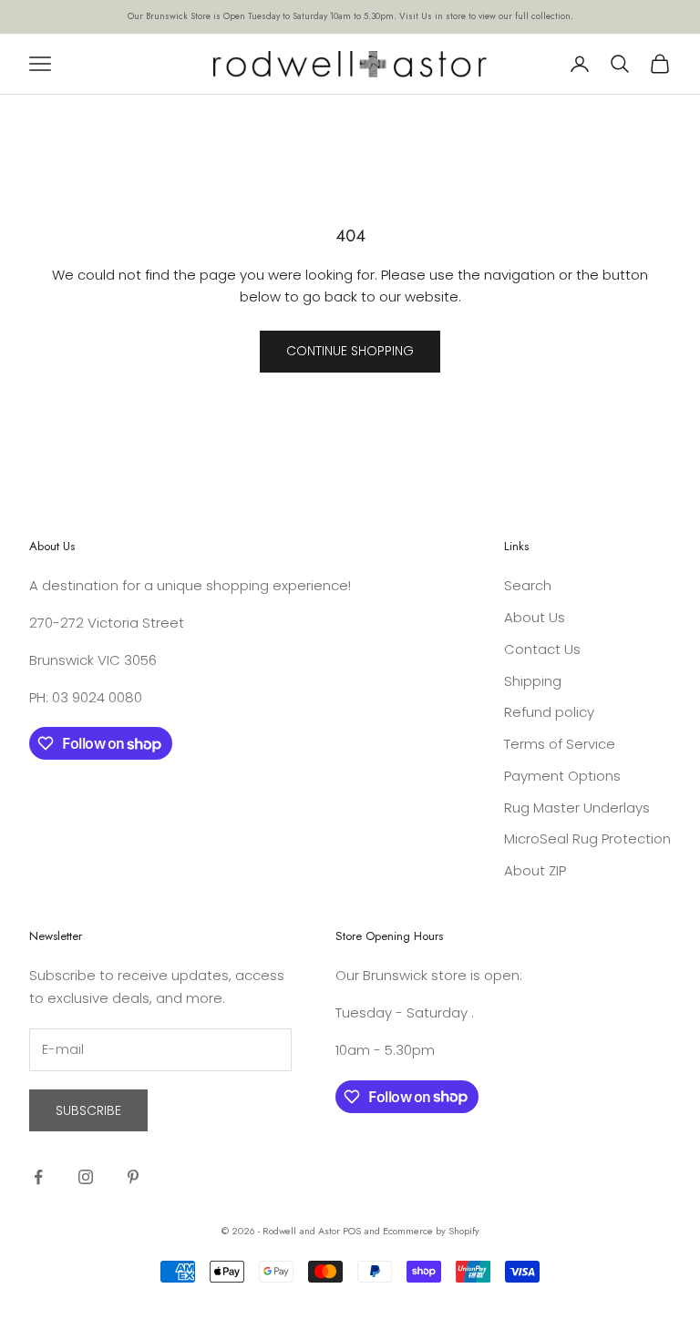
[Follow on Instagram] (86, 1177)
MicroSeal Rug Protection (587, 838)
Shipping (532, 680)
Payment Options (562, 775)
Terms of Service (559, 743)
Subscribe (88, 1110)
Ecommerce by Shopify (431, 1230)
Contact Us (542, 649)
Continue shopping (350, 351)
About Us (534, 617)
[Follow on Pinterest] (133, 1177)
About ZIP (535, 870)
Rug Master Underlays (577, 807)
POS (352, 1230)
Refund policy (549, 711)
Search (527, 585)
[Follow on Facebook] (38, 1177)
